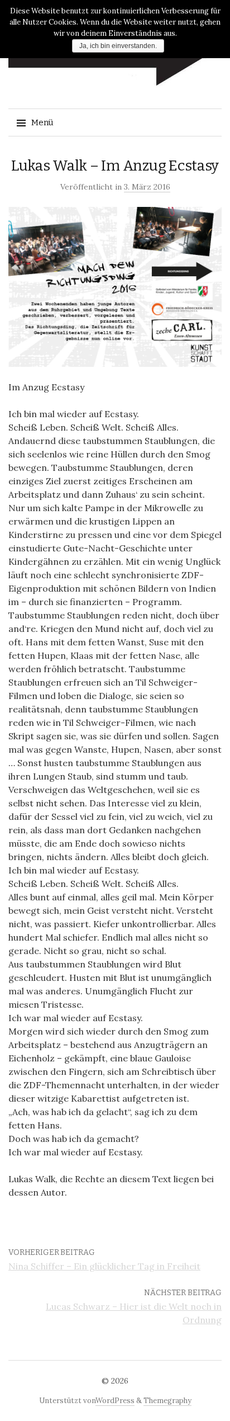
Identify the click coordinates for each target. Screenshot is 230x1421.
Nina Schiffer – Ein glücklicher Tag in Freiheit (104, 1266)
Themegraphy (167, 1400)
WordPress (115, 1400)
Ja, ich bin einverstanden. (118, 46)
